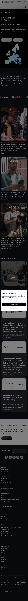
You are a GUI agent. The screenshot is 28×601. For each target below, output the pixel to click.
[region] (14, 300)
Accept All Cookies (14, 304)
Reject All (14, 301)
